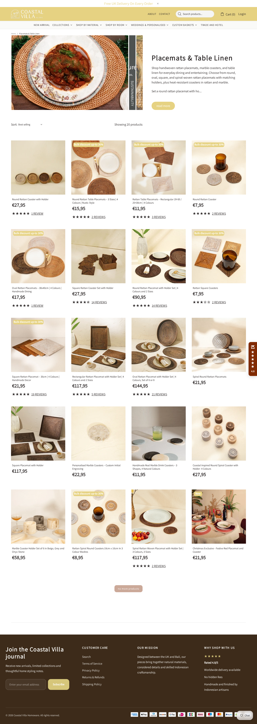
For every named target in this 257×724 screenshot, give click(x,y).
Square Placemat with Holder (27, 465)
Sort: (14, 124)
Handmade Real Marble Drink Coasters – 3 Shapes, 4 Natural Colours (155, 467)
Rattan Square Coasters (205, 288)
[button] (253, 359)
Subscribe (58, 684)
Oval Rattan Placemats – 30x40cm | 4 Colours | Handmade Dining (36, 289)
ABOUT (152, 14)
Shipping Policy (92, 684)
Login (242, 14)
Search (86, 657)
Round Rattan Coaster (204, 199)
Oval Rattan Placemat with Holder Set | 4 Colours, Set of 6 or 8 (154, 378)
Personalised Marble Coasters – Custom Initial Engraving (96, 467)
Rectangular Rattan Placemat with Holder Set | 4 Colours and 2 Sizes (98, 378)
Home (13, 33)
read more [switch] (163, 106)
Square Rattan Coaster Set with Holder (92, 288)
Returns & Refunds (93, 677)
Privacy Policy (91, 670)
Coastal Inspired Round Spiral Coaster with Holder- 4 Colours (215, 467)
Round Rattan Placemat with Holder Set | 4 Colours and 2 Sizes (155, 289)
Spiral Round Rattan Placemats (209, 376)
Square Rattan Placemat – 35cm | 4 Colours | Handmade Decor (35, 378)
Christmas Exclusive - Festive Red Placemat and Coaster (218, 550)
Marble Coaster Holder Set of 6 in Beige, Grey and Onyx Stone (38, 550)
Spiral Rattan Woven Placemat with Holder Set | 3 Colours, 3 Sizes (158, 550)
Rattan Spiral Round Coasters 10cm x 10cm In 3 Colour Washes (97, 550)
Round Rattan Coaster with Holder (30, 199)
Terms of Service (92, 663)
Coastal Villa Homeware (27, 14)
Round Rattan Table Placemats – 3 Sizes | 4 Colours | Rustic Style (95, 201)
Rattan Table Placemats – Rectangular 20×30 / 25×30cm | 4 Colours (157, 201)
